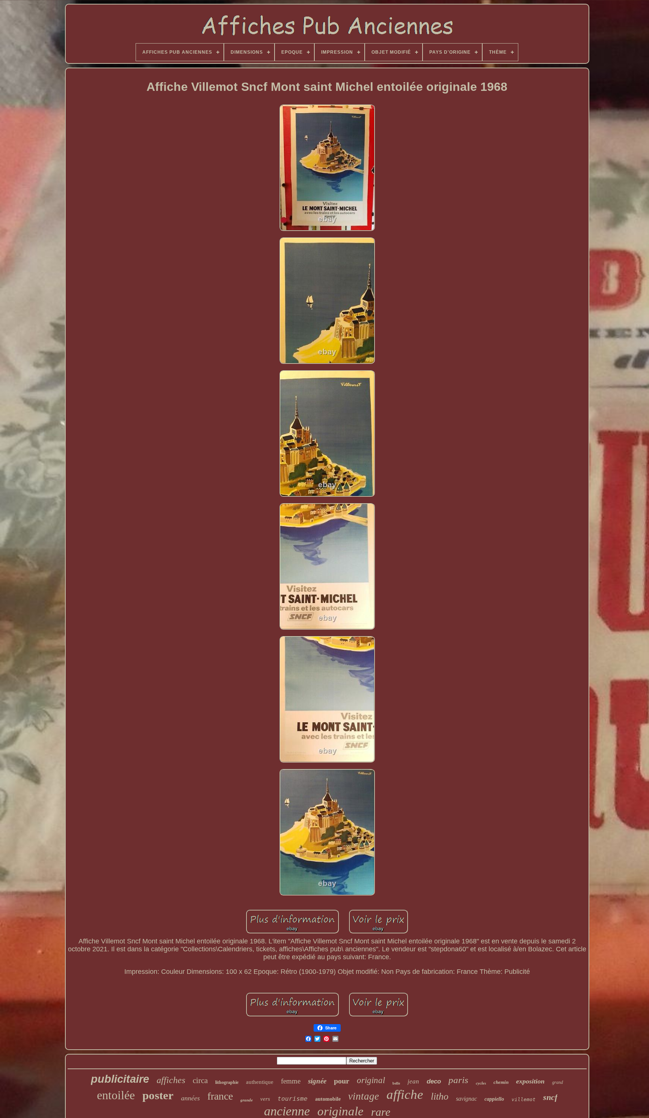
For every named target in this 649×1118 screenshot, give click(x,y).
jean (413, 1081)
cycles (481, 1083)
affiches (171, 1080)
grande (246, 1100)
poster (158, 1095)
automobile (328, 1099)
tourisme (293, 1098)
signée (317, 1081)
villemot (524, 1099)
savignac (466, 1098)
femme (290, 1081)
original (371, 1080)
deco (434, 1081)
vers (265, 1099)
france (220, 1096)
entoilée (116, 1095)
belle (396, 1083)
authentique (259, 1082)
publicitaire (120, 1079)
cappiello (494, 1099)
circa (200, 1080)
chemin (501, 1082)
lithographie (226, 1082)
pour (341, 1081)
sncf (550, 1097)
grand (557, 1082)
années (190, 1098)
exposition (530, 1081)
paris (458, 1080)
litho (439, 1096)
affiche (404, 1094)
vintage (363, 1096)
